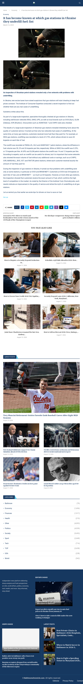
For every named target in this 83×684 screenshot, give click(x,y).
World (42, 558)
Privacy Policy (68, 681)
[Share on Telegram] (51, 207)
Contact (80, 681)
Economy (14, 10)
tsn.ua (5, 197)
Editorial (56, 681)
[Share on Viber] (56, 207)
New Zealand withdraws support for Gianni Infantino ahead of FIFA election (19, 451)
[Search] (80, 3)
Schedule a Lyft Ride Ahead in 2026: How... (61, 260)
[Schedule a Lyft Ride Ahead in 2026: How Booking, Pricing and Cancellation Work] (61, 245)
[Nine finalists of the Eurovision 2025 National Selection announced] (20, 640)
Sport (42, 538)
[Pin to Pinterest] (32, 207)
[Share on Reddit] (42, 207)
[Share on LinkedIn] (37, 207)
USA (42, 553)
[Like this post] (17, 207)
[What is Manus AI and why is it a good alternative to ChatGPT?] (54, 594)
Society (42, 533)
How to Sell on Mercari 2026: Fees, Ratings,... (61, 332)
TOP (42, 548)
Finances (42, 513)
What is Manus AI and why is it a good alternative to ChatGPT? (51, 603)
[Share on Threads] (61, 207)
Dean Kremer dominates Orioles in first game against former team (20, 485)
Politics (42, 528)
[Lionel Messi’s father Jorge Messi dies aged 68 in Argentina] (62, 469)
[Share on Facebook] (22, 207)
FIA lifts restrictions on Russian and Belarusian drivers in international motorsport (61, 451)
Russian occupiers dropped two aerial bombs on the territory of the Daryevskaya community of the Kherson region (20, 664)
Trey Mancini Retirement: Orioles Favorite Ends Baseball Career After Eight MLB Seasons (40, 416)
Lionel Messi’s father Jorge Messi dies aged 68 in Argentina (61, 485)
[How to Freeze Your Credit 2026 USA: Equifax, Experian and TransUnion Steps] (21, 280)
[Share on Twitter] (27, 207)
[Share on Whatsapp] (46, 207)
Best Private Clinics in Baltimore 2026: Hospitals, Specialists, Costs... (69, 632)
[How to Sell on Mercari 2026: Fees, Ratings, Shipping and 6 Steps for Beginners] (61, 316)
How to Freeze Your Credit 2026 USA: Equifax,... (22, 296)
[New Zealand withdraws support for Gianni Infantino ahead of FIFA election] (21, 435)
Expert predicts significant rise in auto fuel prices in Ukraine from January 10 (52, 610)
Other (42, 523)
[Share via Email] (66, 207)
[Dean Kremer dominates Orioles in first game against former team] (21, 469)
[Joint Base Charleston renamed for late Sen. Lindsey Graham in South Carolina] (21, 316)
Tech (42, 543)
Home (5, 10)
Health (42, 518)
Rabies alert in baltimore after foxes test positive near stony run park (18, 657)
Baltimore (42, 503)
